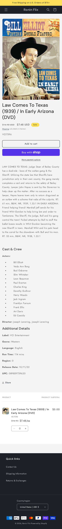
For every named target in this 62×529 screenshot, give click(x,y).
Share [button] (8, 382)
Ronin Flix (26, 523)
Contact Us (11, 466)
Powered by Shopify (39, 523)
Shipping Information (16, 473)
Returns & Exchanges (16, 480)
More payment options (31, 159)
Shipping (5, 129)
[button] (6, 9)
